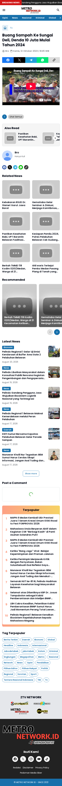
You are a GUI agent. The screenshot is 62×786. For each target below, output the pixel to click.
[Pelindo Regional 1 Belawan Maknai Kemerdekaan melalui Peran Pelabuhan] (54, 413)
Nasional (26, 17)
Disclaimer (28, 767)
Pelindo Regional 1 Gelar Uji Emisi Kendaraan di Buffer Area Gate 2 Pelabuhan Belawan (21, 354)
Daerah (8, 429)
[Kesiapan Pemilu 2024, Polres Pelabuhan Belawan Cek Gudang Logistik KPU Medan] (46, 221)
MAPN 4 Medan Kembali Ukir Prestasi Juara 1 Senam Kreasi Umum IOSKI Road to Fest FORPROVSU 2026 (33, 520)
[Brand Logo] (19, 703)
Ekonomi (8, 347)
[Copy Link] (54, 60)
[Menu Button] (4, 10)
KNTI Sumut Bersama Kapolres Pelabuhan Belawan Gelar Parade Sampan (22, 437)
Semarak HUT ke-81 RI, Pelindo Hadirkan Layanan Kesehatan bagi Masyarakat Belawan (33, 584)
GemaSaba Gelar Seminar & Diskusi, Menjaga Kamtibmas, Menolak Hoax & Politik (45, 205)
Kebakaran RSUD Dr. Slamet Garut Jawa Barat (14, 205)
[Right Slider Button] (59, 18)
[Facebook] (8, 60)
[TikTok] (47, 759)
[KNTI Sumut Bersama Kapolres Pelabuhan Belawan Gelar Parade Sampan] (54, 434)
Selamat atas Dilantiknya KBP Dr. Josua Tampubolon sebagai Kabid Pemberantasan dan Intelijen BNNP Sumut (33, 595)
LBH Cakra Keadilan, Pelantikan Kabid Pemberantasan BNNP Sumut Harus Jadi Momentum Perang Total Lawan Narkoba (32, 606)
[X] (19, 60)
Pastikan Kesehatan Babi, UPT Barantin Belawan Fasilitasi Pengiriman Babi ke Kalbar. (28, 136)
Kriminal (40, 17)
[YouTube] (39, 759)
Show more (31, 473)
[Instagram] (31, 759)
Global (52, 17)
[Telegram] (31, 60)
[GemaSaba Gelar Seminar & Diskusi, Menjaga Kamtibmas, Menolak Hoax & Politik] (46, 189)
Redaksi (17, 767)
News (15, 17)
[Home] (5, 28)
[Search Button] (58, 10)
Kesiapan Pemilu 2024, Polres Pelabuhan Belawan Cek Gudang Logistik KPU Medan (45, 236)
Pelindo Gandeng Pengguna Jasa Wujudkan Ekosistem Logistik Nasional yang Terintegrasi (21, 395)
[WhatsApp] (42, 60)
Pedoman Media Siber (31, 772)
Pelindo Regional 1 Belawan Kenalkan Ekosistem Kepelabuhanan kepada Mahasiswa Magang (31, 617)
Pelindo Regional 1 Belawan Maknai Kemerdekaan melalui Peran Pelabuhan (22, 416)
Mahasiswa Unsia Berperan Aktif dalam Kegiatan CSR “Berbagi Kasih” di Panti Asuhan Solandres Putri (33, 531)
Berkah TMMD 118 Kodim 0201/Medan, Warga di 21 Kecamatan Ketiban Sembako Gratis (14, 268)
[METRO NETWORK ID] (31, 10)
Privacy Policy (42, 767)
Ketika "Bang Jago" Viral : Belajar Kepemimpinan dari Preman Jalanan (31, 553)
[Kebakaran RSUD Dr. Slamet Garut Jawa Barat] (16, 189)
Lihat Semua (16, 116)
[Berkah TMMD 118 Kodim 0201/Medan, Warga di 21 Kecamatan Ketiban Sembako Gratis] (16, 253)
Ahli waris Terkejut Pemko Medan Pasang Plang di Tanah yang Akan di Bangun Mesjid (45, 268)
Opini (5, 17)
